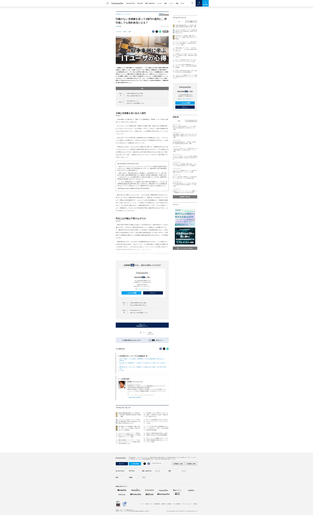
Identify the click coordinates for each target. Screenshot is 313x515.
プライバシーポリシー (187, 503)
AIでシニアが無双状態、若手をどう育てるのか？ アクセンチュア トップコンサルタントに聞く (157, 421)
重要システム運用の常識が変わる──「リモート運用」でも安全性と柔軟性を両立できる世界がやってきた (185, 127)
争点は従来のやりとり (132, 101)
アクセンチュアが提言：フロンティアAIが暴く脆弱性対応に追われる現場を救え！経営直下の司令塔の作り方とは (129, 421)
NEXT (150, 332)
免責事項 (163, 503)
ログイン (154, 293)
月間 (191, 21)
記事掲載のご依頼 (178, 464)
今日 (179, 21)
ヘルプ (142, 503)
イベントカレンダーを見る (186, 248)
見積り (125, 31)
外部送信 (195, 503)
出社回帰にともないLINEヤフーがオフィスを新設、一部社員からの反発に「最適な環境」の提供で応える (157, 414)
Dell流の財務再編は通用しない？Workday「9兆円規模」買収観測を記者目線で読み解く (129, 414)
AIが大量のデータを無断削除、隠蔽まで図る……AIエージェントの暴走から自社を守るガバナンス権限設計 (129, 428)
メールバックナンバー (143, 289)
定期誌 (130, 477)
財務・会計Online (150, 3)
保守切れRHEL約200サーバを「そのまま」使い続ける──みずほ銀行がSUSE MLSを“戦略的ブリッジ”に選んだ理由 (185, 184)
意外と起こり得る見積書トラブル (135, 103)
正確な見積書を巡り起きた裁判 (135, 93)
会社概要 (169, 503)
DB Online (140, 3)
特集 (177, 3)
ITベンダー (119, 31)
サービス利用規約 (176, 503)
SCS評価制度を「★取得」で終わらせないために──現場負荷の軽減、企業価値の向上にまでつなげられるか (185, 134)
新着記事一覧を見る (185, 197)
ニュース (159, 3)
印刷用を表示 (121, 349)
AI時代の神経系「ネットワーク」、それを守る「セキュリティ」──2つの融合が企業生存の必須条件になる (129, 441)
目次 (142, 88)
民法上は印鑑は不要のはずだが (135, 95)
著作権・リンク (148, 503)
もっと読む (121, 370)
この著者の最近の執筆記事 (134, 397)
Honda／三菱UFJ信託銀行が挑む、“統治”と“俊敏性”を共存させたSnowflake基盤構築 (157, 434)
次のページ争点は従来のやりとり (142, 325)
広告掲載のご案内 (191, 464)
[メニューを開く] (107, 3)
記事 (165, 3)
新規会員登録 (132, 293)
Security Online (130, 3)
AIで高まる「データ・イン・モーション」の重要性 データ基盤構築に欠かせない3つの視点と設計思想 (185, 191)
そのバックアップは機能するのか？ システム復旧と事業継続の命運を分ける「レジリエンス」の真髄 (157, 439)
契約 (130, 31)
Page (120, 102)
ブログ (182, 3)
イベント (171, 3)
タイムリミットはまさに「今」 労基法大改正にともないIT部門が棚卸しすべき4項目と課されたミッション (129, 434)
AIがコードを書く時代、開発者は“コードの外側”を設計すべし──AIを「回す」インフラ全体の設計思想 (185, 177)
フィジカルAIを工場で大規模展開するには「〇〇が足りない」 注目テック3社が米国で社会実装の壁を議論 (157, 428)
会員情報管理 (157, 503)
